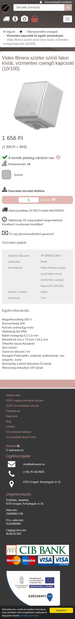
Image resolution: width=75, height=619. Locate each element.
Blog (8, 421)
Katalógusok (13, 411)
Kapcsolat (12, 416)
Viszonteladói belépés (58, 2)
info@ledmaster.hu (34, 464)
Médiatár (11, 446)
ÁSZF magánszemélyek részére (24, 400)
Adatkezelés (13, 395)
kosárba (46, 200)
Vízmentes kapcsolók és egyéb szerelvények (35, 35)
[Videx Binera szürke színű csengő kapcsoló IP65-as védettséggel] (37, 103)
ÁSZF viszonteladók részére (22, 405)
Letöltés (10, 426)
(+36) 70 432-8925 (33, 472)
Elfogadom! (61, 610)
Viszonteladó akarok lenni (21, 437)
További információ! (30, 615)
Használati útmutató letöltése (26, 190)
